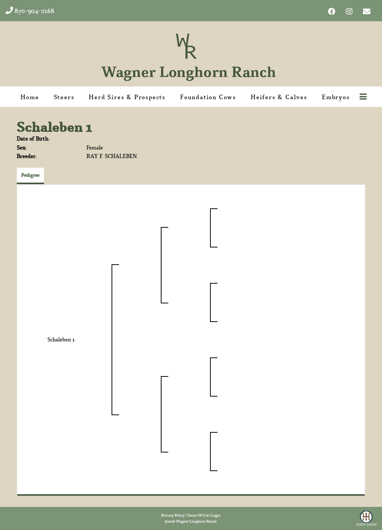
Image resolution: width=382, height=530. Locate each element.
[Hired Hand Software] (366, 516)
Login (215, 515)
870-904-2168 (33, 11)
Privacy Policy (173, 515)
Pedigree (30, 175)
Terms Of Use (198, 515)
